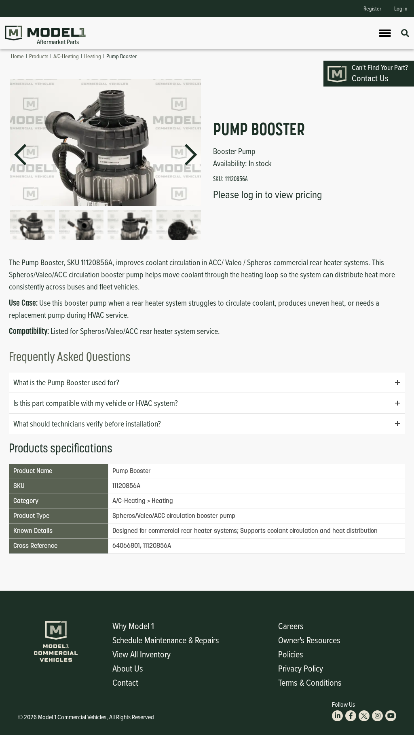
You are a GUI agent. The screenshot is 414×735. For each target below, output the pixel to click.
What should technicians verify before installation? (87, 423)
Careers (291, 625)
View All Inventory (141, 654)
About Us (127, 668)
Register (372, 8)
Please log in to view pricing (267, 194)
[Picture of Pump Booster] (32, 225)
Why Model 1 (133, 625)
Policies (290, 654)
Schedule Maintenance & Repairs (165, 640)
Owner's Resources (309, 640)
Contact (125, 682)
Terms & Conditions (310, 682)
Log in (401, 8)
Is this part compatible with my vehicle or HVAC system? (95, 402)
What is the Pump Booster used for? (66, 382)
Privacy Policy (300, 668)
